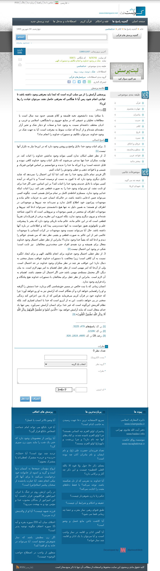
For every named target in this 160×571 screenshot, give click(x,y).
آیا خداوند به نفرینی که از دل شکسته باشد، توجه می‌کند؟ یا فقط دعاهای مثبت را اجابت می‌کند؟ (83, 484)
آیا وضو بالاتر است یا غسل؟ (40, 420)
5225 (76, 326)
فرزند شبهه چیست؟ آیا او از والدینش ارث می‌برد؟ (35, 513)
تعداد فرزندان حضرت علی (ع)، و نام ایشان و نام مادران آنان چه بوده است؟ (83, 454)
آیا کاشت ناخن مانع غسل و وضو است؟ (83, 522)
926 (69, 335)
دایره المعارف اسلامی (133, 421)
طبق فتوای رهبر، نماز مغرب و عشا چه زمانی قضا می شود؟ (83, 511)
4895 (82, 335)
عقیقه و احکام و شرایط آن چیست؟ (85, 502)
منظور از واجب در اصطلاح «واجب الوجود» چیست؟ (35, 554)
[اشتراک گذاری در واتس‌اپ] (89, 81)
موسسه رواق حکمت (133, 441)
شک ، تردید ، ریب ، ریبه (84, 71)
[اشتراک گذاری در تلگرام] (79, 81)
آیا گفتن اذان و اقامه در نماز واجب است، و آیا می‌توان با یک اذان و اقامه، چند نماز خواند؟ (83, 536)
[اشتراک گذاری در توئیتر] (74, 81)
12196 (91, 331)
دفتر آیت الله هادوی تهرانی (130, 431)
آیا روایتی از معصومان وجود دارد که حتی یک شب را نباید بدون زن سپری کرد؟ (35, 442)
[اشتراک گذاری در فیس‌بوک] (69, 81)
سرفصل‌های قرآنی (77, 77)
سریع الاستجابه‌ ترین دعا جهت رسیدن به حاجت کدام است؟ (83, 422)
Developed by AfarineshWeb (123, 550)
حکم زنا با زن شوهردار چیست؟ (87, 495)
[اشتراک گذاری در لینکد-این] (84, 81)
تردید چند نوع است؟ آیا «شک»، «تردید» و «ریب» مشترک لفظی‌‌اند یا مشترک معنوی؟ (35, 457)
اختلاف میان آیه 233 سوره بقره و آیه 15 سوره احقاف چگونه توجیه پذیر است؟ (35, 526)
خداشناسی (81, 66)
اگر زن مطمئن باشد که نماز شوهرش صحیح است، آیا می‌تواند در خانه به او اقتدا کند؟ (35, 541)
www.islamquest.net (108, 13)
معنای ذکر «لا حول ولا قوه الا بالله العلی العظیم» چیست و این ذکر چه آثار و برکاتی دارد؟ (83, 469)
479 (83, 326)
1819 (75, 335)
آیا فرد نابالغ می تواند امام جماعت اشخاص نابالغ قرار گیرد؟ (35, 429)
